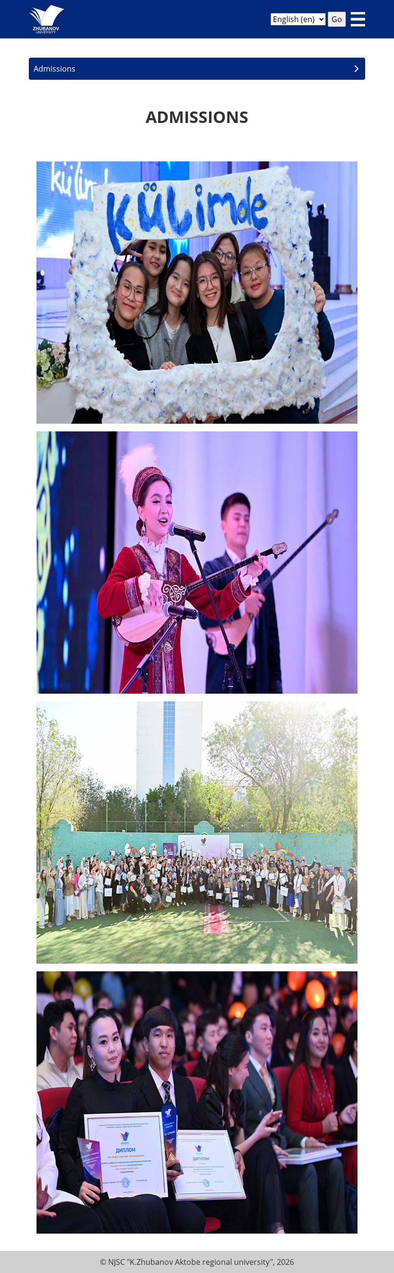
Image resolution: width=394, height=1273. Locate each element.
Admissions (54, 68)
